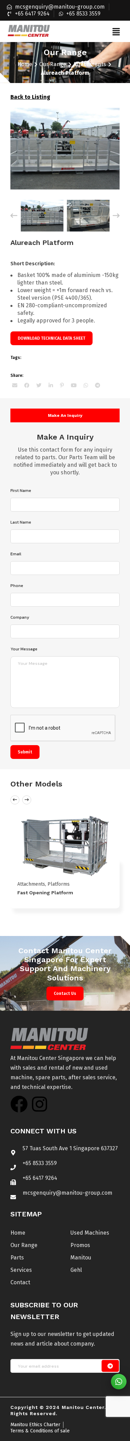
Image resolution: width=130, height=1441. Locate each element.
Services (21, 1270)
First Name (20, 490)
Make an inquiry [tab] (65, 415)
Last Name (20, 522)
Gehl (76, 1270)
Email (15, 554)
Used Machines (89, 1232)
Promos (80, 1245)
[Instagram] (39, 1104)
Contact (20, 1282)
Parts (17, 1257)
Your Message (23, 649)
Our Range (52, 64)
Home (24, 64)
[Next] (116, 215)
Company (19, 617)
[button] (116, 31)
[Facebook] (19, 1104)
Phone (16, 586)
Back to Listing (30, 97)
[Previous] (13, 215)
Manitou (80, 1257)
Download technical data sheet (51, 338)
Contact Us (65, 993)
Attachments (89, 64)
